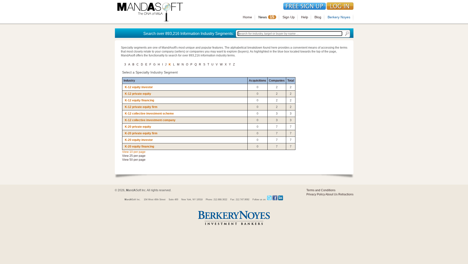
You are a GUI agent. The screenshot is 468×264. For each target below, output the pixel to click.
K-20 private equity (138, 126)
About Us (331, 194)
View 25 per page (134, 156)
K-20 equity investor (139, 140)
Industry (129, 80)
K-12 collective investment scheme (149, 113)
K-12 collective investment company (150, 120)
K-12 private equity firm (141, 107)
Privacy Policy (315, 194)
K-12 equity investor (139, 87)
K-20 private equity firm (141, 133)
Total (290, 80)
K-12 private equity (138, 93)
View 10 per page (134, 152)
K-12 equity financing (139, 100)
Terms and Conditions (320, 190)
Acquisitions (257, 80)
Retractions (345, 194)
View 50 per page (134, 159)
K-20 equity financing (139, 146)
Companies (277, 80)
